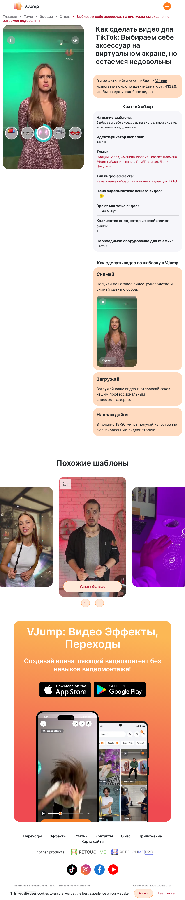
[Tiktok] (72, 869)
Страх (65, 16)
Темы (28, 16)
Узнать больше (25, 576)
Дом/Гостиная (147, 161)
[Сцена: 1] (117, 331)
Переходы (32, 836)
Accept (143, 893)
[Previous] (85, 603)
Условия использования (75, 885)
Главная (10, 16)
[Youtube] (113, 869)
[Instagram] (86, 869)
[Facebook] (100, 869)
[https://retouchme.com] (88, 852)
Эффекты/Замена (163, 157)
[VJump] (26, 6)
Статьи (81, 836)
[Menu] (167, 6)
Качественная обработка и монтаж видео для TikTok (137, 181)
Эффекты (58, 836)
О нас (126, 836)
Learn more (166, 893)
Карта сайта (92, 841)
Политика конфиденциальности (35, 885)
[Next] (99, 603)
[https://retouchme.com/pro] (132, 852)
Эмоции (46, 16)
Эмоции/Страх (108, 157)
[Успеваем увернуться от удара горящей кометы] (67, 766)
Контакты (104, 836)
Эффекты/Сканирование (115, 161)
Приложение (150, 836)
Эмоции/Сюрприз (134, 157)
